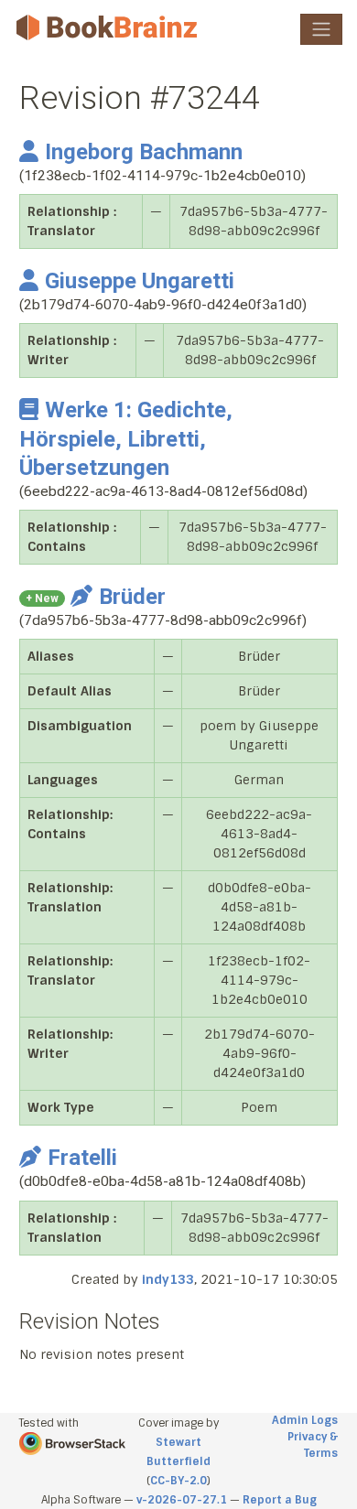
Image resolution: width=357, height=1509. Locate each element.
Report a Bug (280, 1500)
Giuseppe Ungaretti (139, 281)
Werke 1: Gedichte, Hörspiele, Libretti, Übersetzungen (126, 438)
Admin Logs (305, 1420)
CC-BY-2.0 (178, 1480)
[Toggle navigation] (321, 29)
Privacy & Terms (312, 1444)
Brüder (132, 596)
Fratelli (82, 1157)
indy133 (168, 1279)
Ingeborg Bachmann (144, 152)
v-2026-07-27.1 (181, 1500)
